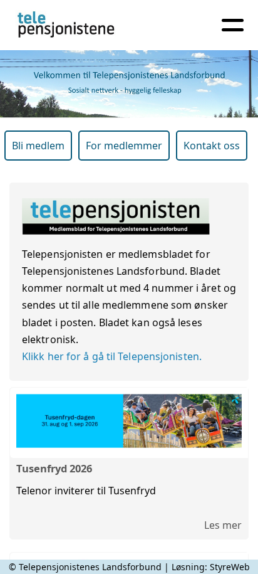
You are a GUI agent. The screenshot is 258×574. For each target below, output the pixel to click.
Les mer (223, 525)
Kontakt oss (211, 145)
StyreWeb (230, 567)
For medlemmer (124, 145)
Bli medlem (38, 145)
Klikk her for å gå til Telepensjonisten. (112, 356)
